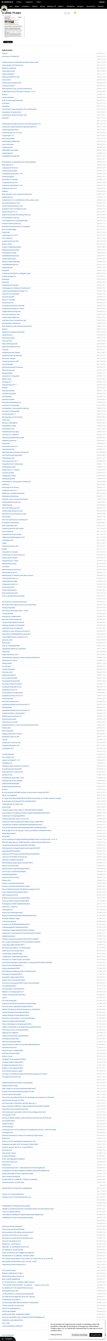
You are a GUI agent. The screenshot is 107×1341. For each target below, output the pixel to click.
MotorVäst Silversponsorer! (10, 701)
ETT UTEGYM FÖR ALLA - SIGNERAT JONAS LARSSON (18, 1282)
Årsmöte (4, 53)
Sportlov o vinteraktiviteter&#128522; (13, 883)
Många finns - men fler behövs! (11, 1244)
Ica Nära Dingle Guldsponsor (10, 317)
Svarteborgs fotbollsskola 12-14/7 (12, 185)
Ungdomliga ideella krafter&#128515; (13, 945)
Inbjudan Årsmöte (7, 197)
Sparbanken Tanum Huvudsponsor (12, 628)
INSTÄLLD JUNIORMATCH (10, 423)
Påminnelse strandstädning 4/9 (11, 402)
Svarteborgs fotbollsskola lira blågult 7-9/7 (15, 291)
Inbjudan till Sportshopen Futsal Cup (13, 1276)
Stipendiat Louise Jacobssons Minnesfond (15, 499)
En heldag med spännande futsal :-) (13, 1065)
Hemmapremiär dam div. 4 (10, 461)
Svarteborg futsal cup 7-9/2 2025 (12, 132)
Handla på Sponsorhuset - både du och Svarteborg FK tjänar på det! (22, 1135)
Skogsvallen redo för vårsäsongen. (12, 464)
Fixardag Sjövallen (7, 613)
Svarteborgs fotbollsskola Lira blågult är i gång (16, 273)
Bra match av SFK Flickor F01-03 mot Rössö (15, 1235)
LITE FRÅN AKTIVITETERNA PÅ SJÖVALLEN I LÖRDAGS (18, 1297)
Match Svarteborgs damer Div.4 (11, 569)
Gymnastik (29, 2)
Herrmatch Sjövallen (8, 473)
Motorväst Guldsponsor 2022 (11, 508)
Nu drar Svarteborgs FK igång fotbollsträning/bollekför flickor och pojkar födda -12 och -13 (29, 839)
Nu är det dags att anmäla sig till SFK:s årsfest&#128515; (19, 801)
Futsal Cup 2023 (7, 341)
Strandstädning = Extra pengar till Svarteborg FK (16, 481)
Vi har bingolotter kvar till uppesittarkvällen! (15, 220)
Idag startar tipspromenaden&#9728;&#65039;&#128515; (19, 915)
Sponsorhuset (6, 807)
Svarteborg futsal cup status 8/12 (12, 355)
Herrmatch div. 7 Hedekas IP (10, 434)
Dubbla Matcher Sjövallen (9, 581)
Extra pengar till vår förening (10, 487)
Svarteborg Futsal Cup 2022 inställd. (13, 528)
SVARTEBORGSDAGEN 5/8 (10, 264)
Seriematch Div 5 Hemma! (9, 660)
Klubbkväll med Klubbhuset (10, 496)
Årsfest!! (4, 549)
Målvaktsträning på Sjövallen (10, 250)
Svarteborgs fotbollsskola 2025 (11, 83)
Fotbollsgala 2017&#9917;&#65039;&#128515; (16, 904)
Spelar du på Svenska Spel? (10, 865)
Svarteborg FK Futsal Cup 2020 (11, 742)
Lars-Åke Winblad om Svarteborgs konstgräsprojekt (18, 1294)
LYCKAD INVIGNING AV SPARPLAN (12, 1326)
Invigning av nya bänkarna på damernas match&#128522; (19, 1003)
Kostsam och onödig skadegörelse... (13, 1194)
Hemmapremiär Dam (8, 587)
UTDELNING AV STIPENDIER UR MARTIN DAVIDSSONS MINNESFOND (22, 1214)
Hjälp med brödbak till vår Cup (11, 346)
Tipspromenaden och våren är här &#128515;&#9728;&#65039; (21, 1044)
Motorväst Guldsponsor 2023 (11, 314)
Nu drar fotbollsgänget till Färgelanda (13, 1159)
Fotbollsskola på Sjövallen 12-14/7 (12, 173)
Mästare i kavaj (6, 379)
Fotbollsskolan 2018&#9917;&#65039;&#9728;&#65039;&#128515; (22, 824)
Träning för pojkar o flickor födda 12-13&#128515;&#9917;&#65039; (22, 810)
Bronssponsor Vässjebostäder (11, 616)
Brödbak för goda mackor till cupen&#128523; (16, 898)
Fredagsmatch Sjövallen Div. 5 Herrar (13, 308)
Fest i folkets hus (7, 238)
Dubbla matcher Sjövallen (9, 558)
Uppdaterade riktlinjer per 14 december (14, 649)
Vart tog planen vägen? (9, 1270)
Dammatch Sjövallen (8, 297)
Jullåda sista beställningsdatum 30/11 (13, 537)
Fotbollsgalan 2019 (8, 748)
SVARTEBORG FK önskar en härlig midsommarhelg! (17, 1217)
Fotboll (18, 2)
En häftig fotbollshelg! (8, 1156)
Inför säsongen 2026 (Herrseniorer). (13, 65)
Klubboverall (6, 443)
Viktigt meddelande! (8, 74)
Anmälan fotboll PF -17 (9, 414)
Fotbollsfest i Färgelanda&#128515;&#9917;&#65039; (18, 930)
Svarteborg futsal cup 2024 (10, 241)
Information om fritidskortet (10, 56)
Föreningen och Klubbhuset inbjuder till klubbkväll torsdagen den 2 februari (24, 1074)
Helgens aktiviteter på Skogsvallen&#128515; (15, 1015)
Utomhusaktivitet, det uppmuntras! (12, 692)
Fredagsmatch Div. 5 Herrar (10, 561)
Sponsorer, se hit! (7, 640)
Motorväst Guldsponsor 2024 (11, 203)
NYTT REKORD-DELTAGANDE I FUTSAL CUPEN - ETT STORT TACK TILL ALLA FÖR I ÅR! (27, 1258)
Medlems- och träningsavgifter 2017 (13, 992)
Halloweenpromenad (8, 71)
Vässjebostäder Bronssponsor (11, 311)
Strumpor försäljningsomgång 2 (11, 247)
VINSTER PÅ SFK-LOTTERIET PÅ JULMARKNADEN (17, 1188)
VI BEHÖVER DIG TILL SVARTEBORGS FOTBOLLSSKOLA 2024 (20, 200)
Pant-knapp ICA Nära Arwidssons (12, 684)
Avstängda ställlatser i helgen (11, 918)
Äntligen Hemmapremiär (9, 590)
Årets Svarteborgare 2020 (9, 593)
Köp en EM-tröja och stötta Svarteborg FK (14, 602)
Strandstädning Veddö (9, 467)
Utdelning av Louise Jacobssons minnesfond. (16, 631)
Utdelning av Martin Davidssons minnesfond (15, 766)
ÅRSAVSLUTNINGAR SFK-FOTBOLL (12, 1273)
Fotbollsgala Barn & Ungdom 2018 (12, 804)
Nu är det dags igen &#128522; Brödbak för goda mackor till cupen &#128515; (25, 792)
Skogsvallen (6, 836)
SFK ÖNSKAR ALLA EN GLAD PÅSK (12, 1250)
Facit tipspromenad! (8, 86)
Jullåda (4, 543)
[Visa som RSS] (75, 13)
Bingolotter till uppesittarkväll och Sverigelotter (16, 226)
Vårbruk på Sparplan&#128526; (11, 1041)
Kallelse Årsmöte (7, 335)
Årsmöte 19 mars (11, 13)
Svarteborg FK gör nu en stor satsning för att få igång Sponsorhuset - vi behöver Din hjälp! (29, 1129)
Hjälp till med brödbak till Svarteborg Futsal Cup (16, 215)
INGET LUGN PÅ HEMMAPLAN (11, 1279)
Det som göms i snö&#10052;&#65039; (14, 871)
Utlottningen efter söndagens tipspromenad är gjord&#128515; (21, 848)
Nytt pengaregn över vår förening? (12, 417)
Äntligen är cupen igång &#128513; (12, 1068)
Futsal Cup (5, 349)
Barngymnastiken (7, 373)
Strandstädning (6, 396)
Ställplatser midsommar (9, 440)
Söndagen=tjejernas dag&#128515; (12, 1062)
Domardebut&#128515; (9, 986)
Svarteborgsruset (7, 147)
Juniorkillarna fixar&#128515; (10, 1038)
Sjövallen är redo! (7, 775)
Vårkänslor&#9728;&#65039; (10, 783)
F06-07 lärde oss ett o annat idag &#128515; (15, 1030)
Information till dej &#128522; (11, 1053)
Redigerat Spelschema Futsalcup (12, 734)
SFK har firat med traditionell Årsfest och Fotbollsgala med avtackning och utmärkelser (28, 1097)
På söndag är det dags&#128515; (12, 974)
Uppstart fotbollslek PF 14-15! (11, 760)
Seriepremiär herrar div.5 (9, 188)
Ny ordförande (6, 666)
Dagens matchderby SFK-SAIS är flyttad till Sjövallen (17, 1173)
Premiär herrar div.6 (7, 302)
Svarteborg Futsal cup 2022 (10, 546)
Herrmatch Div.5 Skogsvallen (10, 294)
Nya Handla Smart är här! (9, 1047)
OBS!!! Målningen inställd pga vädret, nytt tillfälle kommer (19, 971)
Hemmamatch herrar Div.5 (9, 572)
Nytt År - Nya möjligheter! (9, 795)
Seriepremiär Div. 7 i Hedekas (11, 470)
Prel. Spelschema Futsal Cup (10, 217)
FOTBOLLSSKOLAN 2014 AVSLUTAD (13, 1305)
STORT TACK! (6, 420)
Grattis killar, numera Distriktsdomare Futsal (15, 1109)
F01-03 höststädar (7, 1126)
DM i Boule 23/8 (7, 1150)
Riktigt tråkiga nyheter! (8, 833)
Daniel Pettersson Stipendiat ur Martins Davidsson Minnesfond (21, 657)
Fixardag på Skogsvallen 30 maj (11, 687)
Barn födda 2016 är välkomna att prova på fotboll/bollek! (19, 605)
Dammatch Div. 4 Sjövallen (10, 552)
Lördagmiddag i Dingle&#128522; (12, 953)
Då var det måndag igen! (9, 1000)
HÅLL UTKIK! (6, 1323)
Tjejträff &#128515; (8, 1124)
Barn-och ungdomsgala (9, 229)
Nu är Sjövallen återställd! (9, 678)
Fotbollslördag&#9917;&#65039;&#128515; (15, 927)
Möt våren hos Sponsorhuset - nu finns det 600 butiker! (18, 1018)
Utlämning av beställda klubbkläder (12, 860)
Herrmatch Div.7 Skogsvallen (10, 376)
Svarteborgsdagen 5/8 (9, 276)
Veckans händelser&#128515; (11, 968)
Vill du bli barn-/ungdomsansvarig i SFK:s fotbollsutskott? (19, 109)
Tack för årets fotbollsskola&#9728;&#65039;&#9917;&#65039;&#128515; (24, 827)
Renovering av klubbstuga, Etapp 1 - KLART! (15, 610)
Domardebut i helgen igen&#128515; (13, 977)
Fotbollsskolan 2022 (8, 429)
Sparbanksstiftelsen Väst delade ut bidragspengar (17, 1082)
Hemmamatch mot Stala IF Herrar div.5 (13, 555)
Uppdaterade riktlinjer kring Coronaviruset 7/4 (15, 704)
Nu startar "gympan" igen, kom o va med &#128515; (17, 1147)
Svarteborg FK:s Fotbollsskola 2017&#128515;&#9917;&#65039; (21, 933)
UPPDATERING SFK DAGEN (10, 150)
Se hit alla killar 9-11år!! (9, 1115)
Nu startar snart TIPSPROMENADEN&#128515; (16, 924)
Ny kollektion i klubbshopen (10, 522)
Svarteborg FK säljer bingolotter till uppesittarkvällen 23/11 (19, 127)
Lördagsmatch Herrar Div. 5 (10, 168)
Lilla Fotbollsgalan (7, 364)
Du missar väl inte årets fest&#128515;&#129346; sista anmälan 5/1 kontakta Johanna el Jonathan (31, 798)
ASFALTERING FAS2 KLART (10, 1291)
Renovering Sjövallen (8, 138)
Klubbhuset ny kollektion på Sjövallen (13, 332)
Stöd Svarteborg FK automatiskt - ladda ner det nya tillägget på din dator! (24, 1112)
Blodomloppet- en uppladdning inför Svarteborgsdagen (19, 162)
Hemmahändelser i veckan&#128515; (13, 989)
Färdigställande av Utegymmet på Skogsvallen (16, 1206)
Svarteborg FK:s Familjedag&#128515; (13, 816)
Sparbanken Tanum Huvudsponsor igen (14, 320)
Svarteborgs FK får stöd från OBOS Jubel (14, 115)
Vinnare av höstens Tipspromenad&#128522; (15, 901)
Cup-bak (4, 739)
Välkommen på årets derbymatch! (12, 1226)
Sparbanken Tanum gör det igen (11, 534)
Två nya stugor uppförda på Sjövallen (13, 1229)
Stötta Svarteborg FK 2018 (10, 895)
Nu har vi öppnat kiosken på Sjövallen (13, 596)
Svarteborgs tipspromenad (10, 129)
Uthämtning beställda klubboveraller (13, 437)
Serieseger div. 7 (7, 382)
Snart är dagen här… (8, 531)
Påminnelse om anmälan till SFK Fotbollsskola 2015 (17, 1238)
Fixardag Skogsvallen (8, 478)
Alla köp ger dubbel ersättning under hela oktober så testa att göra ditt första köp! (27, 1118)
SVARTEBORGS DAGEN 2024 (10, 156)
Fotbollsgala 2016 (7, 1132)
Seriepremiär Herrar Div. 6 (9, 490)
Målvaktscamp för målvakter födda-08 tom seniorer (17, 575)
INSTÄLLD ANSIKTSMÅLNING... (11, 261)
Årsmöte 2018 (6, 880)
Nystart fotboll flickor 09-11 (10, 654)
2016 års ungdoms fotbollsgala (11, 1094)
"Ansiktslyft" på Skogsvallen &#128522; (14, 1059)
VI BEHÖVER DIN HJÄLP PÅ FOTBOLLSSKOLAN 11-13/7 (18, 91)
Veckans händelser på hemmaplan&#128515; (15, 1012)
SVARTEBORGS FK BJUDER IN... (11, 1299)
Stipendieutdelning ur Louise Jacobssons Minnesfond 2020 (20, 725)
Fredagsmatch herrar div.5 (10, 182)
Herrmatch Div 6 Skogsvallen (10, 411)
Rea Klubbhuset (7, 707)
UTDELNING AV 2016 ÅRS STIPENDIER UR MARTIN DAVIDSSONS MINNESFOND (25, 1170)
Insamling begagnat (8, 176)
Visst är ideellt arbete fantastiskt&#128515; (15, 892)
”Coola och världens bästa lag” (11, 1212)
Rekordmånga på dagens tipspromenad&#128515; (17, 863)
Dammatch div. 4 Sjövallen (10, 179)
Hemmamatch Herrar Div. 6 (10, 446)
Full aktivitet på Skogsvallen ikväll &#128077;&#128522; (18, 845)
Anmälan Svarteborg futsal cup (11, 223)
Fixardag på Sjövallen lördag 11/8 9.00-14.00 (15, 819)
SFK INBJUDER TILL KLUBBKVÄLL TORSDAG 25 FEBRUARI (19, 1179)
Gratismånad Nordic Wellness (11, 352)
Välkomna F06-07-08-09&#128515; (12, 965)
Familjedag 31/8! (7, 763)
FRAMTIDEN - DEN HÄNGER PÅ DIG (12, 1320)
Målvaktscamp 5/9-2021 (9, 563)
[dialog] (76, 1329)
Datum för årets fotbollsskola (11, 1176)
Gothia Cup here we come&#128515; (13, 951)
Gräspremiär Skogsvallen (9, 171)
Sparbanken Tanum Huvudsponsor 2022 (14, 514)
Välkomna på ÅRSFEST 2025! (11, 77)
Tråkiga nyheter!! (7, 663)
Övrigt (39, 2)
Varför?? (4, 997)
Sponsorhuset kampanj (9, 719)
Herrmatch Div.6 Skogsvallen (10, 405)
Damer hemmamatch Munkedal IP (12, 455)
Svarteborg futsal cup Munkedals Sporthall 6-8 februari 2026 (20, 62)
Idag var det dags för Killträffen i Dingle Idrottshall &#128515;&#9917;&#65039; (26, 1106)
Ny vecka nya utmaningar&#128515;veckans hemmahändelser (20, 983)
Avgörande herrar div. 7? (9, 385)
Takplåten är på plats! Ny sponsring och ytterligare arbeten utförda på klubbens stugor (28, 1209)
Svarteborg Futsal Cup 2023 (10, 361)
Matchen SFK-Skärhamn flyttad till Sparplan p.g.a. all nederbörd (21, 1009)
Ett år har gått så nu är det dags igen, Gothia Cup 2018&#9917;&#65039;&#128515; (27, 830)
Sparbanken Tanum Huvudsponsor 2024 (14, 209)
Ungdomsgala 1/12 (8, 135)
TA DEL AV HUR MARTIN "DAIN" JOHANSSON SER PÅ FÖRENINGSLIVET (23, 1317)
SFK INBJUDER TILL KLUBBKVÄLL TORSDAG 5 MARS (18, 1255)
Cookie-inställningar (8, 1335)
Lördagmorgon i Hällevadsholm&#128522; (15, 956)
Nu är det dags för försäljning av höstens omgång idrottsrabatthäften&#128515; (26, 813)
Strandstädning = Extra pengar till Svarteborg (15, 408)
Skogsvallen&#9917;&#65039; (11, 851)
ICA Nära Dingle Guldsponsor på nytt (13, 622)
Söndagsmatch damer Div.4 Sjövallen (13, 305)
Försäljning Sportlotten (9, 475)
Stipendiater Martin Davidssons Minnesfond (15, 452)
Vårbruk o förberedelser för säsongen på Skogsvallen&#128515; (21, 1027)
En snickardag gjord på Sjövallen (12, 769)
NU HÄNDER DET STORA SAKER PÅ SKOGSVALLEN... (18, 1288)
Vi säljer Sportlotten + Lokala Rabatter (13, 713)
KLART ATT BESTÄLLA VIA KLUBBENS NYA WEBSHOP (18, 1253)
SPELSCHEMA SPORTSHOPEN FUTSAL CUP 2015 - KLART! (19, 1261)
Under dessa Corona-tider (10, 722)
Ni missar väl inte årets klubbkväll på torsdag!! (16, 886)
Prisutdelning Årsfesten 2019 (10, 745)
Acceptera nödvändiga (79, 1335)
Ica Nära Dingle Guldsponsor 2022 (12, 511)
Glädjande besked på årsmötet (11, 786)
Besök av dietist (7, 244)
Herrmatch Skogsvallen (9, 393)
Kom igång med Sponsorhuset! (11, 1077)
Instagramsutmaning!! (8, 936)
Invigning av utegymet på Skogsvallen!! (13, 1021)
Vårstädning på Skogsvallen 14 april (13, 778)
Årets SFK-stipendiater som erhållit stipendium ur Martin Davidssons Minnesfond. (26, 842)
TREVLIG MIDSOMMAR (9, 1311)
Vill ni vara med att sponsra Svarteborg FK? (15, 519)
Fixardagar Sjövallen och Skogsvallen (13, 625)
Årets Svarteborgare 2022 (9, 344)
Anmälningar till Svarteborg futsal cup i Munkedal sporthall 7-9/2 (21, 124)
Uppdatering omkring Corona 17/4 (12, 695)
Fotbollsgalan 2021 (8, 540)
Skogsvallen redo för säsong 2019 (12, 772)
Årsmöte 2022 (6, 517)
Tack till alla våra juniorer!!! (10, 1162)
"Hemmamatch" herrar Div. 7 (10, 578)
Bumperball (5, 270)
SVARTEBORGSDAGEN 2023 (10, 256)
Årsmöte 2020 (6, 728)
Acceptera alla (96, 1335)
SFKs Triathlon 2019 (8, 757)
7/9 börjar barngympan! (9, 921)
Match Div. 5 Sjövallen (8, 300)
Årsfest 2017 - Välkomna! (9, 907)
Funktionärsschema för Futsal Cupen (13, 1182)
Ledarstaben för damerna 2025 (11, 112)
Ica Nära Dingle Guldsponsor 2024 (12, 206)
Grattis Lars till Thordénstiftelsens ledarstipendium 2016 (19, 1141)
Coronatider (5, 566)
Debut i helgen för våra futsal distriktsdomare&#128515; (19, 1088)
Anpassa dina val (56, 1334)
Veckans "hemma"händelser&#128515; (14, 980)
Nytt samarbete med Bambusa (11, 323)
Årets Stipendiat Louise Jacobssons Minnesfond (17, 88)
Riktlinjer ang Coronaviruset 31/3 (12, 716)
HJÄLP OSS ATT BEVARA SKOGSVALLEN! (14, 857)
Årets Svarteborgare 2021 (9, 525)
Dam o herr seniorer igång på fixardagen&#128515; (17, 1006)
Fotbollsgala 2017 (7, 909)
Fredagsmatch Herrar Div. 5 (10, 584)
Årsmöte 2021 (6, 643)
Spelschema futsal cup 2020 (10, 736)
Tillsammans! (6, 651)
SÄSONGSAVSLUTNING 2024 (11, 141)
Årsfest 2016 (6, 1138)
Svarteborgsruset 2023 (9, 259)
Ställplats (5, 191)
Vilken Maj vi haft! (7, 672)
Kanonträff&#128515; (8, 1121)
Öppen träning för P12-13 (9, 212)
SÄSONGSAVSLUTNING (9, 253)
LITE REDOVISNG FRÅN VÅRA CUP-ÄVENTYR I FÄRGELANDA (20, 1302)
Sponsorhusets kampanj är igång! (12, 1071)
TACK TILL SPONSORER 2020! (11, 646)
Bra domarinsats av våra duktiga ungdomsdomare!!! (17, 1232)
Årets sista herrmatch (8, 370)
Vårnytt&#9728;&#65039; (9, 874)
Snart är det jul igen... (8, 144)
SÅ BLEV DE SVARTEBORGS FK (11, 1308)
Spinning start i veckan (9, 1153)
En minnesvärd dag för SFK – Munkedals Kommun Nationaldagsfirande (23, 1168)
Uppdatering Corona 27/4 (9, 690)
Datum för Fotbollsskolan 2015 (11, 1241)
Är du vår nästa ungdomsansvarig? (12, 100)
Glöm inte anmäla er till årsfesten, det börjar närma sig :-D (19, 1103)
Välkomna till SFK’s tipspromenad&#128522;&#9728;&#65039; (21, 854)
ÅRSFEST (5, 388)
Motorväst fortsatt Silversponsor (12, 619)
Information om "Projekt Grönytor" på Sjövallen (16, 959)
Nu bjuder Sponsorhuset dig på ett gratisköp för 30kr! (18, 1091)
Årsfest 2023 (6, 232)
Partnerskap (5, 106)
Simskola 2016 (6, 1165)
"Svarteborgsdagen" (8, 754)
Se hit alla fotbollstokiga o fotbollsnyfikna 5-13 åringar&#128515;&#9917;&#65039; (27, 962)
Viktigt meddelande (8, 97)
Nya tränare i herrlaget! (8, 358)
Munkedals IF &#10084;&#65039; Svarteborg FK (16, 634)
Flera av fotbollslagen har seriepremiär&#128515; (17, 1024)
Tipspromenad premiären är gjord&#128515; (15, 1036)
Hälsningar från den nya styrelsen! (12, 780)
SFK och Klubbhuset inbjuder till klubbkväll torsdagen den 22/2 (21, 889)
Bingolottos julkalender (9, 68)
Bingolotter (5, 118)
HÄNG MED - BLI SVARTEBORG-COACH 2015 (15, 1247)
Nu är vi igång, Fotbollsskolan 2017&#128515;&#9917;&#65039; (21, 942)
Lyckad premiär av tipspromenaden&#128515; (16, 868)
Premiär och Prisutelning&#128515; (12, 912)
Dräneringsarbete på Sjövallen (11, 681)
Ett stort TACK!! (6, 80)
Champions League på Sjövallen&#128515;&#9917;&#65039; (20, 939)
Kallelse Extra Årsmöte (9, 675)
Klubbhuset (5, 484)
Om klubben (5, 103)
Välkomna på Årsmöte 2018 (10, 877)
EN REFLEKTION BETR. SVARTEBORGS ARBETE (16, 1314)
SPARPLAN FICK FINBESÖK (10, 1033)
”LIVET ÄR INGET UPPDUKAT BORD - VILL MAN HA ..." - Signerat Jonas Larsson (25, 1285)
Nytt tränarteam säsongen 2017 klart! (13, 1100)
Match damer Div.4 (7, 165)
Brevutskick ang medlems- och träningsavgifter (16, 948)
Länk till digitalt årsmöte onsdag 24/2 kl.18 (15, 637)
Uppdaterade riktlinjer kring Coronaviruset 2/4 (15, 710)
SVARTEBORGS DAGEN (9, 426)
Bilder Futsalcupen (7, 731)
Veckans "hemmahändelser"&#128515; (14, 995)
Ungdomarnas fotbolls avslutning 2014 (14, 1264)
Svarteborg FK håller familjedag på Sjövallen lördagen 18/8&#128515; (23, 822)
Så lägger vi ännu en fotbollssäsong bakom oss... (17, 1197)
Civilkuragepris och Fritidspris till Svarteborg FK (16, 288)
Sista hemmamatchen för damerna (12, 367)
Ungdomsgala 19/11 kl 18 (10, 235)
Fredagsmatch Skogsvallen (10, 285)
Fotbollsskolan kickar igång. (10, 432)
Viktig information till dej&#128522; (12, 1050)
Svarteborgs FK (8, 2)
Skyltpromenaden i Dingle (10, 1085)
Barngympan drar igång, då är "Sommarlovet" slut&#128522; (20, 1144)
